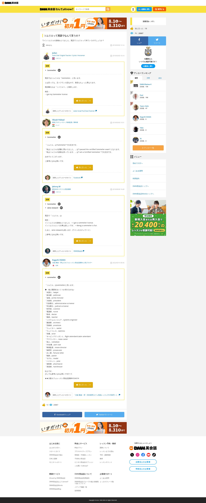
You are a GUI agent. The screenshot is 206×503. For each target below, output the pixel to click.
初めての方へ (138, 163)
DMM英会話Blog (55, 489)
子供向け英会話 (80, 459)
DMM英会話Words (56, 485)
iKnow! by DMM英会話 (57, 478)
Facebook (77, 178)
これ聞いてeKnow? (81, 466)
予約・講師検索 (105, 455)
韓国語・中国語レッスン (83, 455)
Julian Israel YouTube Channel (84, 111)
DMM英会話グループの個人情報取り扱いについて (87, 482)
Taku (141, 128)
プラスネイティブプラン (83, 451)
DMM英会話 (78, 251)
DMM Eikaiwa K (145, 84)
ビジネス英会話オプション (84, 462)
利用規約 (136, 178)
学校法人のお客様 (143, 469)
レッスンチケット (106, 462)
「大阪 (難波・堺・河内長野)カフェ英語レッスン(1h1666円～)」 (96, 395)
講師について (104, 448)
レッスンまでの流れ (107, 451)
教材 (101, 459)
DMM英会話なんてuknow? (58, 482)
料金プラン (78, 448)
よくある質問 (138, 171)
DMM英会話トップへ (141, 186)
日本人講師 (53, 459)
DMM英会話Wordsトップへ (143, 194)
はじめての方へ (54, 448)
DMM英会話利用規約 (82, 478)
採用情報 (78, 491)
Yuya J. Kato (144, 106)
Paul (141, 95)
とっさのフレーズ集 (107, 482)
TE (141, 139)
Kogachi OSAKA (145, 117)
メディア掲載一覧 (81, 487)
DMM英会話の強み (56, 455)
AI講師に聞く (146, 9)
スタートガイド (54, 451)
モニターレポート (55, 462)
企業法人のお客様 (143, 462)
